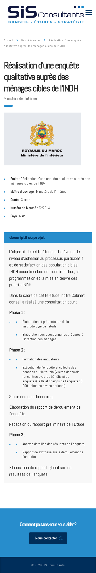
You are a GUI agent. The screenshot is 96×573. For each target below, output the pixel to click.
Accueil (8, 40)
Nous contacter (46, 538)
